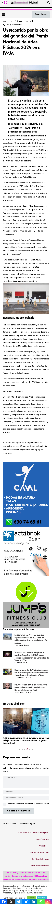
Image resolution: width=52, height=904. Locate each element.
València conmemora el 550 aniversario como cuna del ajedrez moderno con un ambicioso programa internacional (26, 740)
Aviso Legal (44, 846)
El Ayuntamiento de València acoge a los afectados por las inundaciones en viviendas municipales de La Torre (31, 672)
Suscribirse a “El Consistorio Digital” (33, 833)
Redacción (7, 21)
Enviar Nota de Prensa (39, 866)
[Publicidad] (26, 494)
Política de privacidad (39, 853)
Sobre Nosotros (42, 839)
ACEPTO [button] (32, 898)
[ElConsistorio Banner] (24, 2)
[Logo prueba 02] (4, 2)
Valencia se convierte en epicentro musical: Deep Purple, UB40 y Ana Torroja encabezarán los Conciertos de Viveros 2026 (32, 656)
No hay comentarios (14, 25)
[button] (48, 2)
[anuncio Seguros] (26, 553)
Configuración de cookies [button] (14, 898)
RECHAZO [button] (41, 898)
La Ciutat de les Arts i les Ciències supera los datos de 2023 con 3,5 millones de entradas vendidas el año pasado (31, 638)
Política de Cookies (40, 859)
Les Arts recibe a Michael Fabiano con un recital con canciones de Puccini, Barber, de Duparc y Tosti (31, 687)
